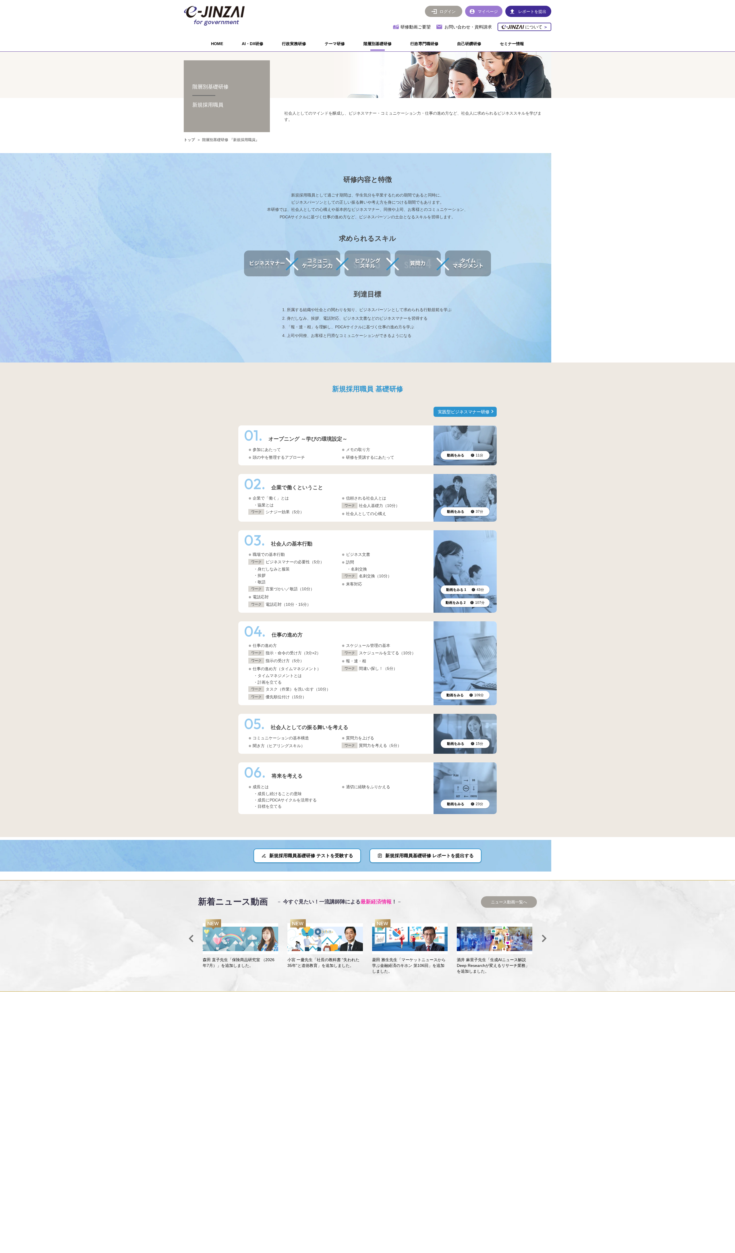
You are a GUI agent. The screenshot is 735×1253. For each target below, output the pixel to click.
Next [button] (544, 938)
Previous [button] (191, 938)
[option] (240, 944)
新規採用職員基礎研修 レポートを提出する (429, 855)
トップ (189, 140)
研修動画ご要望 (416, 27)
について (536, 27)
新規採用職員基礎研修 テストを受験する (311, 855)
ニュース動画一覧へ (509, 902)
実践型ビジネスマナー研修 (464, 411)
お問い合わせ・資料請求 (468, 27)
